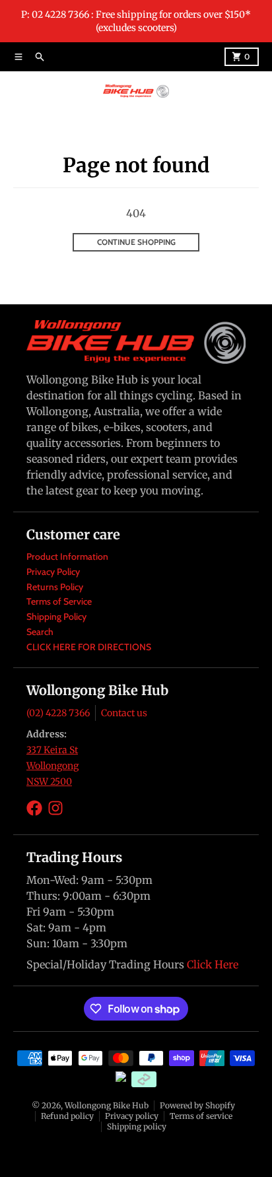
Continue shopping (136, 242)
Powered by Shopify (197, 1105)
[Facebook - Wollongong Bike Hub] (34, 808)
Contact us (124, 713)
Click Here (212, 964)
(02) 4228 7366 (58, 713)
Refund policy (67, 1116)
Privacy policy (131, 1116)
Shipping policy (136, 1126)
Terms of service (201, 1116)
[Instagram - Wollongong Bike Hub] (55, 808)
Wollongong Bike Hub (107, 1105)
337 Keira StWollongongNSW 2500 (52, 766)
